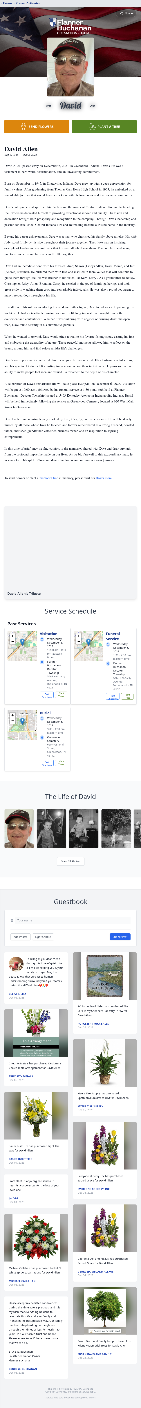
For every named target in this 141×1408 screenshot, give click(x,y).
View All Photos (70, 861)
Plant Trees (61, 695)
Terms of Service (80, 1391)
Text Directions (46, 695)
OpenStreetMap (74, 1397)
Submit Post (120, 937)
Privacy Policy (60, 1391)
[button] (22, 642)
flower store (104, 478)
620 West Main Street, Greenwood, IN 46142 (56, 750)
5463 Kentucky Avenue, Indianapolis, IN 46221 (57, 682)
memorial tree (48, 478)
